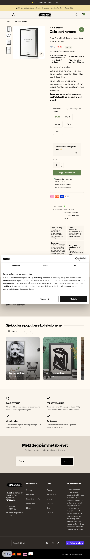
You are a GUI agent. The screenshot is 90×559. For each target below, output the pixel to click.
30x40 (67, 117)
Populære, (67, 212)
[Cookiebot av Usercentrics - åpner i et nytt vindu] (77, 259)
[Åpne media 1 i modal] (29, 42)
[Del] (81, 29)
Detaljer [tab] (45, 266)
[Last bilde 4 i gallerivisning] (8, 50)
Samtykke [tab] (16, 266)
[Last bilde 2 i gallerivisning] (8, 35)
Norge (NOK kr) (19, 543)
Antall (55, 160)
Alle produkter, (69, 209)
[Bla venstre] (24, 331)
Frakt (60, 51)
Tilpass (43, 299)
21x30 (57, 117)
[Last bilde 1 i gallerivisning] (8, 29)
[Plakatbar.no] (14, 486)
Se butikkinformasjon (63, 188)
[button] (7, 14)
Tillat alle (73, 299)
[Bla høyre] (30, 331)
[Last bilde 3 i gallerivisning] (8, 42)
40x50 (57, 124)
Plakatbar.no (56, 28)
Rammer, (75, 212)
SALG (66, 218)
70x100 (58, 132)
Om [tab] (74, 266)
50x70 (68, 124)
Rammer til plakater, (71, 215)
